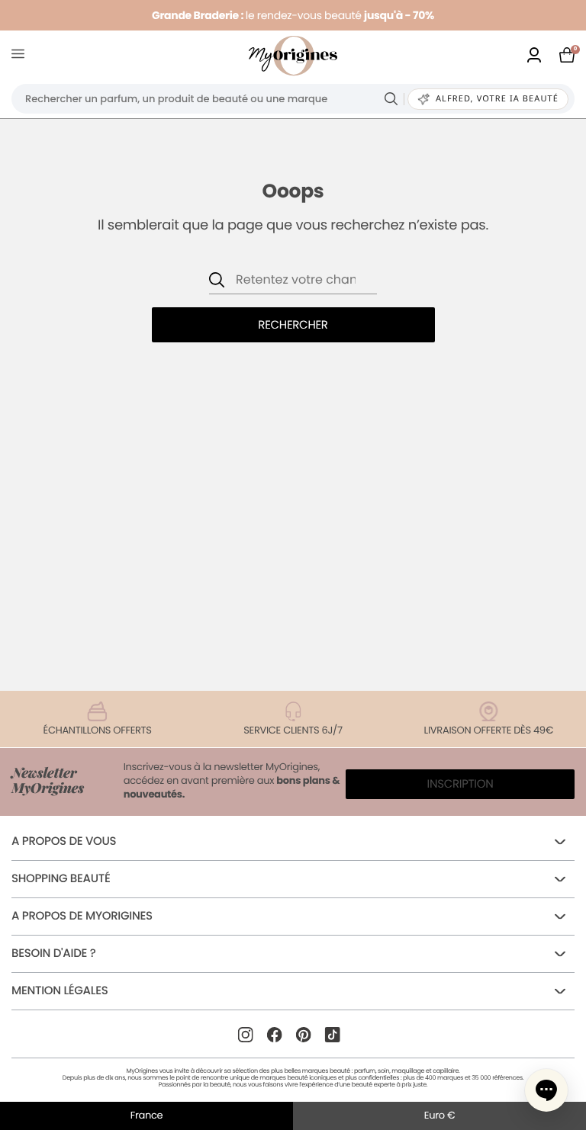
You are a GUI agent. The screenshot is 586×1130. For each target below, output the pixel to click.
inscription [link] (460, 784)
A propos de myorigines (82, 916)
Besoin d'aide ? (53, 953)
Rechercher (292, 325)
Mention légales (59, 991)
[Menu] (21, 56)
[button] (546, 1090)
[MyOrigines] (293, 55)
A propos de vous (63, 841)
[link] (534, 56)
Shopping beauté (60, 879)
